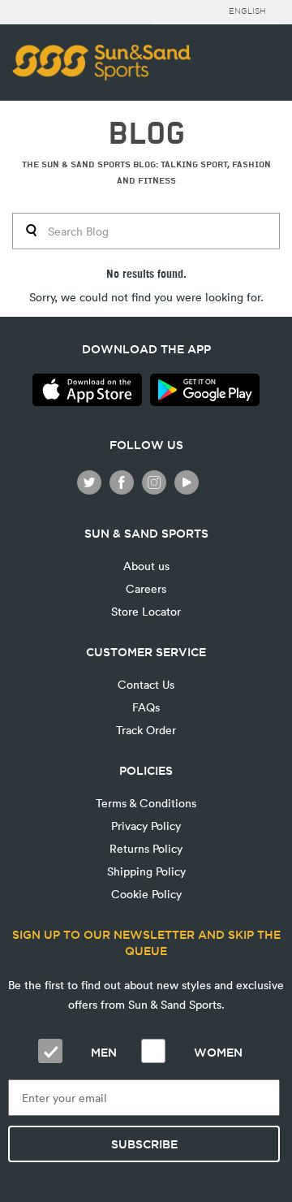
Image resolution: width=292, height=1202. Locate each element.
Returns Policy (146, 848)
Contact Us (146, 684)
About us (146, 565)
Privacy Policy (146, 825)
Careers (146, 588)
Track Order (146, 729)
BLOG (146, 133)
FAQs (146, 707)
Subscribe (144, 1144)
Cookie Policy (146, 894)
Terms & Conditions (146, 803)
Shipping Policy (146, 871)
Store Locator (146, 611)
